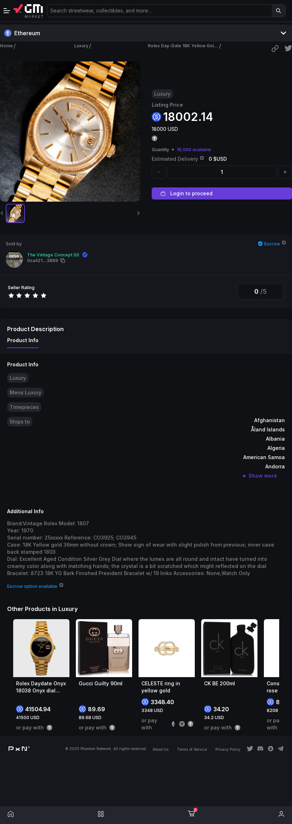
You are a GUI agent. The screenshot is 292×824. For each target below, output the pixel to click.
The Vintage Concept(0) (53, 254)
